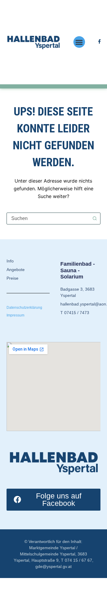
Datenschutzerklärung (24, 307)
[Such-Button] (94, 218)
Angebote (16, 269)
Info (10, 261)
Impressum (15, 315)
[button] (79, 42)
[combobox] (48, 218)
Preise (12, 278)
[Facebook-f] (99, 41)
